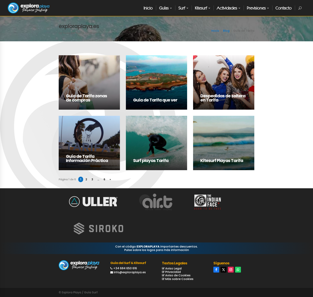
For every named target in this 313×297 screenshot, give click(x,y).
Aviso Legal (173, 268)
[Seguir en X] (223, 270)
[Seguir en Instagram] (231, 270)
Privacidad (172, 272)
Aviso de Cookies (177, 275)
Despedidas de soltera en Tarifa (222, 98)
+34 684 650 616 (125, 268)
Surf (181, 8)
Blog (226, 31)
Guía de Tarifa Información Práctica (87, 158)
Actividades (227, 8)
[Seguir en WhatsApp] (238, 270)
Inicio (148, 8)
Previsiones (256, 8)
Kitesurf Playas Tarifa (221, 161)
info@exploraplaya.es (130, 272)
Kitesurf (201, 8)
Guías (164, 8)
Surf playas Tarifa (150, 161)
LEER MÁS (65, 57)
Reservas (296, 280)
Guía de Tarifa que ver (155, 100)
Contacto (284, 8)
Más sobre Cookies (178, 279)
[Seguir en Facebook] (216, 270)
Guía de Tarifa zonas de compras (86, 98)
